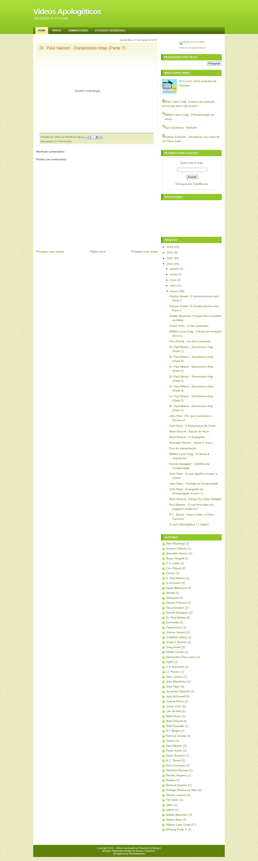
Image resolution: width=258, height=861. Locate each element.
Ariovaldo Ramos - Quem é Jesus (190, 442)
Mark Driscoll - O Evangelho (187, 437)
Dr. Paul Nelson (63, 141)
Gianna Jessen (175, 632)
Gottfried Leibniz (176, 637)
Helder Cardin (175, 652)
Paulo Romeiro (175, 755)
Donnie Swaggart (177, 612)
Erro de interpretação (183, 448)
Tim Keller (172, 799)
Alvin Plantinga (175, 543)
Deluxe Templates (146, 851)
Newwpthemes (137, 853)
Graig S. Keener (176, 642)
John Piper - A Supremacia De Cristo (192, 425)
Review (170, 780)
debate (170, 592)
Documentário (175, 607)
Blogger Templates (113, 851)
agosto (174, 268)
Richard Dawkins (176, 785)
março (174, 291)
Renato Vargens (176, 775)
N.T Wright (173, 730)
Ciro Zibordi (173, 568)
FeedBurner (200, 184)
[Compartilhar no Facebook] (97, 137)
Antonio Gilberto (176, 548)
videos (170, 809)
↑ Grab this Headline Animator (192, 48)
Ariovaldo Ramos (177, 553)
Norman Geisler (176, 735)
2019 (170, 247)
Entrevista (172, 622)
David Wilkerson (176, 588)
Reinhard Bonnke (177, 770)
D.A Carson (173, 583)
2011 (170, 258)
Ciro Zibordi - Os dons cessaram (190, 341)
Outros (170, 740)
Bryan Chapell (175, 558)
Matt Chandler (175, 726)
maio (173, 280)
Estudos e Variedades (110, 30)
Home (41, 30)
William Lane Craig (178, 824)
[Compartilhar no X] (94, 137)
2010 (170, 263)
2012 (170, 252)
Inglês (170, 661)
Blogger (157, 848)
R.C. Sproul (173, 760)
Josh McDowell (175, 696)
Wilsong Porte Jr (176, 829)
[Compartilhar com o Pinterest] (101, 137)
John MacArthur (176, 681)
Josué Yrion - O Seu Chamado (188, 325)
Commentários (78, 30)
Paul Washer (174, 745)
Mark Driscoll (174, 721)
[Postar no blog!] (90, 137)
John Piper (173, 686)
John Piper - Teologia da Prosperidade (193, 483)
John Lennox (174, 676)
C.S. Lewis (173, 563)
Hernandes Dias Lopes (180, 657)
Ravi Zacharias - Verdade (180, 127)
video (169, 804)
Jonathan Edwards (178, 691)
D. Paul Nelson (175, 578)
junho (173, 274)
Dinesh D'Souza (176, 602)
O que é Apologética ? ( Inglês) (189, 524)
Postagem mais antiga (144, 251)
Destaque (172, 597)
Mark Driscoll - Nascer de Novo (189, 431)
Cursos (170, 573)
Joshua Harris (175, 701)
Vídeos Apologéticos (67, 11)
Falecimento (174, 627)
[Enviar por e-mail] (86, 137)
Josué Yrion (173, 706)
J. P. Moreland (175, 666)
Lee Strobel (173, 711)
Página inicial (97, 251)
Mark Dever (173, 716)
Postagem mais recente (50, 251)
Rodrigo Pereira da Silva (181, 790)
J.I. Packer (173, 671)
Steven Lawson (176, 795)
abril (173, 285)
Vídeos (56, 30)
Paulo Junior (174, 750)
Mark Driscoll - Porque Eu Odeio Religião (195, 499)
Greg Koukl (173, 647)
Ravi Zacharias (175, 765)
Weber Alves (174, 819)
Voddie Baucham (177, 814)
